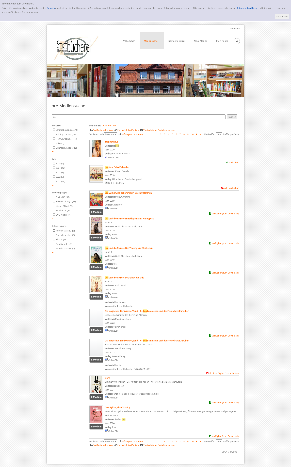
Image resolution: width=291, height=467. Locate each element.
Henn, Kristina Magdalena (65, 138)
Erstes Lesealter (63, 235)
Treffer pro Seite (231, 134)
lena (110, 125)
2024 (58, 167)
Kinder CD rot (62, 205)
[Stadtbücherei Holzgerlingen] (76, 47)
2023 (58, 172)
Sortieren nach (96, 134)
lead (105, 125)
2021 (58, 181)
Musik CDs (61, 210)
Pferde (59, 239)
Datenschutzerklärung (247, 7)
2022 (58, 176)
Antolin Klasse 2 (63, 230)
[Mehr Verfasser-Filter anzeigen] (53, 152)
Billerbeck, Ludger (64, 147)
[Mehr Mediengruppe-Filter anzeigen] (53, 219)
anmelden (235, 28)
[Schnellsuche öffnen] (237, 41)
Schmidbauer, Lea (65, 129)
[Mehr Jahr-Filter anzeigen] (53, 185)
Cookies (51, 7)
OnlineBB (60, 197)
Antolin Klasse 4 (63, 248)
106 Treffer (209, 134)
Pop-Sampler (62, 243)
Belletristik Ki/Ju (63, 201)
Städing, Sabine (63, 134)
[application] (152, 40)
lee (114, 125)
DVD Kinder (61, 214)
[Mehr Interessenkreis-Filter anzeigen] (53, 252)
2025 (58, 163)
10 (192, 134)
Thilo (58, 143)
